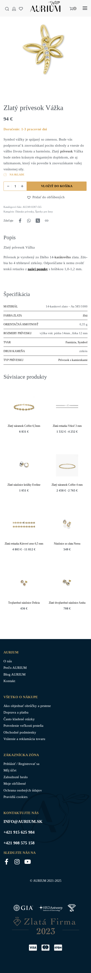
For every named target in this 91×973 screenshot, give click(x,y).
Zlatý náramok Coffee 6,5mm (24, 426)
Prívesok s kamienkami (73, 360)
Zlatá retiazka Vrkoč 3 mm (67, 426)
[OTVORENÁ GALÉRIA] (46, 50)
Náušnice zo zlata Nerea (67, 543)
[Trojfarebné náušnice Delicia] (24, 583)
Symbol (83, 342)
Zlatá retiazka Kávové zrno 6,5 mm (24, 543)
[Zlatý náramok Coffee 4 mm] (67, 466)
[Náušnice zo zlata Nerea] (67, 524)
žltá (85, 315)
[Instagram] (17, 862)
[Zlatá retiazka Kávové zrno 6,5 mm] (24, 524)
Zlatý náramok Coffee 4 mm (67, 485)
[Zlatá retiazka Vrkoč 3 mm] (67, 406)
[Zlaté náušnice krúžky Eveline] (24, 466)
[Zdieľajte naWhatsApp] (29, 221)
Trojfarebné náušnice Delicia (24, 602)
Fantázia (71, 342)
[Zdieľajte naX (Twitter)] (38, 221)
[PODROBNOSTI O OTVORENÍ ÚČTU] (14, 9)
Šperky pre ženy (44, 211)
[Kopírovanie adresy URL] (47, 221)
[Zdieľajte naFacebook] (20, 221)
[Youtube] (27, 862)
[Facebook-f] (6, 862)
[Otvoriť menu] (85, 8)
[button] (29, 197)
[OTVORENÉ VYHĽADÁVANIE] (7, 9)
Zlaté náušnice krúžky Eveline (23, 485)
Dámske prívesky (24, 211)
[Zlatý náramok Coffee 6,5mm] (24, 406)
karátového (63, 257)
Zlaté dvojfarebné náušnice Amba (67, 602)
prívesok (66, 151)
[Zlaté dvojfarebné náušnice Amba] (67, 583)
